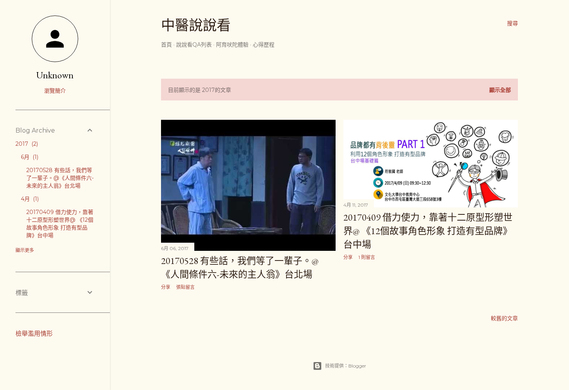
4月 (29, 198)
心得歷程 (263, 44)
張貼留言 (185, 287)
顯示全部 (500, 89)
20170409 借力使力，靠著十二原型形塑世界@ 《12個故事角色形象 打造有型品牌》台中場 (427, 230)
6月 (29, 157)
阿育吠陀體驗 (232, 44)
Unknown (55, 75)
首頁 (166, 44)
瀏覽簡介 (55, 90)
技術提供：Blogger (345, 366)
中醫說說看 (196, 25)
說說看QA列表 (194, 44)
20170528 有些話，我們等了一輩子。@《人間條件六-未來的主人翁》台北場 (60, 178)
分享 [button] (165, 287)
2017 (25, 143)
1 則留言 (366, 257)
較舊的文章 (504, 318)
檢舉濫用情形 (34, 333)
